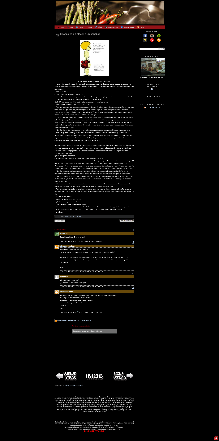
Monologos (70, 216)
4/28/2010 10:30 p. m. (69, 287)
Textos (80, 216)
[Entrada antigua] (123, 376)
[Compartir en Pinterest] (64, 221)
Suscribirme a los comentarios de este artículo (74, 321)
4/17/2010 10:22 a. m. (69, 272)
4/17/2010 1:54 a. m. (69, 241)
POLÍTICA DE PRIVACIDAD (94, 431)
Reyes (62, 233)
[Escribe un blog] (58, 221)
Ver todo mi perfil (152, 111)
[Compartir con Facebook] (62, 221)
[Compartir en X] (60, 221)
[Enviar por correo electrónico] (55, 221)
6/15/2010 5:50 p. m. (69, 312)
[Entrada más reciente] (66, 376)
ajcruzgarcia (65, 246)
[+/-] (140, 97)
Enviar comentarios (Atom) (74, 385)
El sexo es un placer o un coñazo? (80, 34)
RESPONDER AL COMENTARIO (90, 241)
